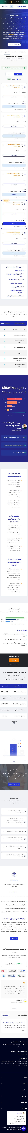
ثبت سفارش (14, 106)
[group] (14, 1026)
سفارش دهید (14, 938)
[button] (4, 68)
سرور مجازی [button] (24, 1096)
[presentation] (1, 52)
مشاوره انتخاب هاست (14, 44)
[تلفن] (11, 6)
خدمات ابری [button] (24, 1090)
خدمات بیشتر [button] (24, 1108)
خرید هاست (11, 34)
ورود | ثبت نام (5, 6)
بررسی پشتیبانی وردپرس (14, 784)
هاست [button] (25, 1077)
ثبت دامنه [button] (25, 1083)
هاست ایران (14, 52)
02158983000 (22, 1051)
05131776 (14, 1051)
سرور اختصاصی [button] (24, 1102)
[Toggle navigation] (25, 6)
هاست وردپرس (7, 52)
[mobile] (14, 2)
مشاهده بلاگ (5, 1015)
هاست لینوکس (22, 52)
